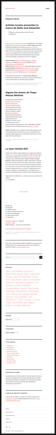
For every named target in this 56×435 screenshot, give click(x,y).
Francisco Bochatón (16, 279)
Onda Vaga (26, 294)
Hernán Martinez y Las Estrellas (30, 68)
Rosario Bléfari (23, 297)
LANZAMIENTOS (10, 415)
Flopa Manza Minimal (17, 64)
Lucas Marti (24, 288)
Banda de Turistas (11, 274)
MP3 (17, 232)
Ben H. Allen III (33, 47)
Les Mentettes (22, 62)
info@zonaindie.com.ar (22, 247)
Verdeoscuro (9, 305)
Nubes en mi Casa (16, 294)
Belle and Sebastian (16, 45)
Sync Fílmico (27, 299)
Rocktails (9, 357)
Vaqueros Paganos (29, 302)
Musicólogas (10, 347)
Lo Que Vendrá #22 (17, 148)
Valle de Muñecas (17, 302)
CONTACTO (9, 422)
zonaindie (8, 431)
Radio (19, 232)
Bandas (18, 83)
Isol (37, 282)
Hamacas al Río (10, 282)
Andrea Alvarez (28, 271)
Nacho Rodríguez (34, 291)
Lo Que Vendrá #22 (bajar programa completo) (18, 228)
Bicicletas (8, 223)
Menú (47, 8)
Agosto (8, 271)
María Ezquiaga (10, 291)
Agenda (15, 83)
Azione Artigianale (13, 113)
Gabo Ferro (26, 279)
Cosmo (16, 66)
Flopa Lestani (11, 101)
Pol (18, 170)
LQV (15, 232)
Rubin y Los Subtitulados (22, 60)
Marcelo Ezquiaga (30, 70)
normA (8, 294)
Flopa (28, 139)
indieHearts (10, 345)
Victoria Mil (18, 305)
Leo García (17, 285)
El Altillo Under (11, 363)
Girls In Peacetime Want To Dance (15, 43)
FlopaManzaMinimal (11, 221)
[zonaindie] (10, 8)
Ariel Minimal (24, 139)
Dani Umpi (9, 277)
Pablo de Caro (26, 84)
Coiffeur (26, 274)
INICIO (7, 409)
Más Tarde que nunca (13, 355)
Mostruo (25, 72)
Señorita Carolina (10, 299)
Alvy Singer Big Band (17, 271)
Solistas (29, 83)
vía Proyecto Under (33, 126)
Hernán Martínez (36, 83)
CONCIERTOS (9, 412)
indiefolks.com (11, 349)
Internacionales (24, 83)
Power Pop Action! (12, 351)
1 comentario (14, 233)
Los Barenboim (33, 72)
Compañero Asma (35, 274)
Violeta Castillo (26, 305)
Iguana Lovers (31, 282)
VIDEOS (8, 419)
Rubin (35, 84)
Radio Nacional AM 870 (32, 157)
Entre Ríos (35, 277)
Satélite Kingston (18, 70)
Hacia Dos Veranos (36, 279)
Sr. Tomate (20, 299)
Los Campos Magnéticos (12, 288)
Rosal (16, 297)
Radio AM (21, 66)
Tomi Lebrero (36, 299)
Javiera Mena (9, 285)
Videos (22, 232)
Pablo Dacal (33, 294)
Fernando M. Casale (11, 398)
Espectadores (10, 359)
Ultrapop (8, 53)
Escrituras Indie (11, 361)
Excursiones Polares (11, 72)
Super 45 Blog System (13, 353)
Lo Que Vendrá (13, 155)
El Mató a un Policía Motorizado (22, 277)
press (21, 431)
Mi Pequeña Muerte (21, 291)
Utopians (8, 302)
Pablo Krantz (9, 297)
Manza (12, 84)
